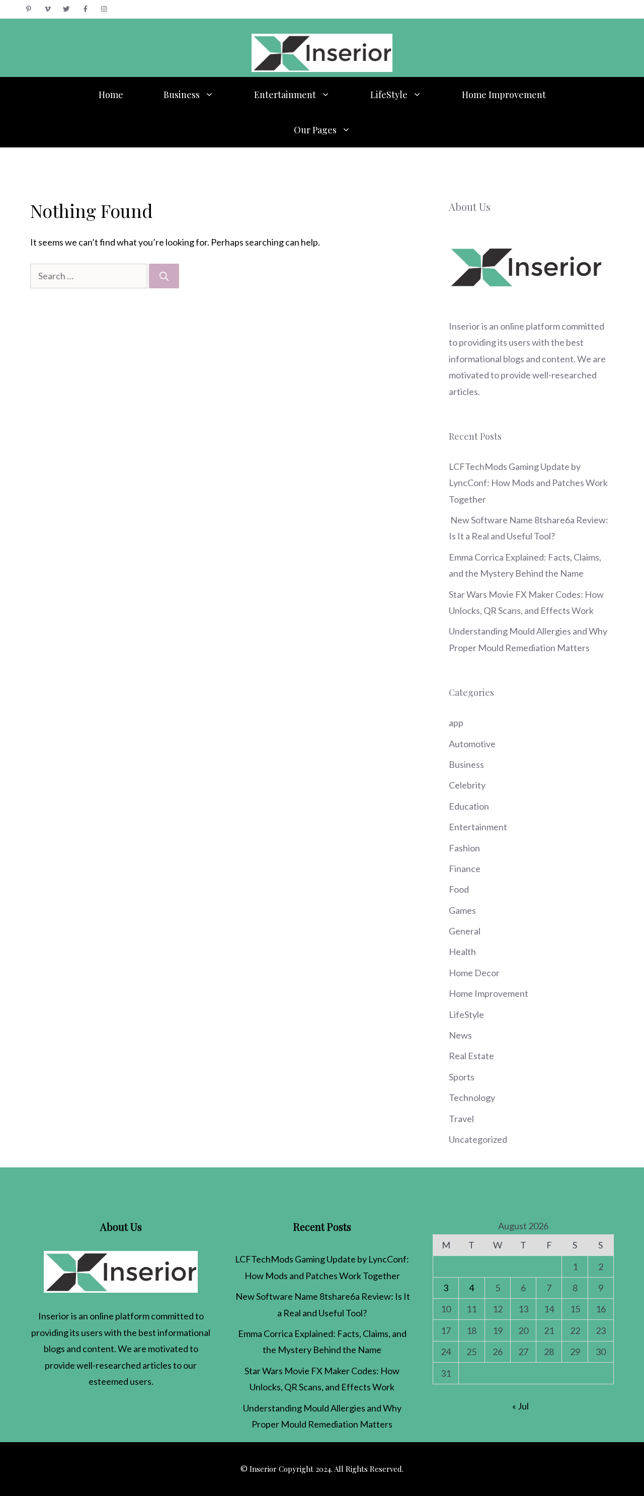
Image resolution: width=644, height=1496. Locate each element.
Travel (461, 1118)
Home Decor (474, 972)
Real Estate (471, 1055)
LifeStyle (389, 95)
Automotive (472, 743)
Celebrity (467, 785)
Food (459, 889)
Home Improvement (504, 95)
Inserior (464, 326)
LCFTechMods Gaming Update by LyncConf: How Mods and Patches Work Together (528, 483)
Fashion (464, 847)
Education (469, 806)
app (456, 722)
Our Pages (315, 130)
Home (111, 95)
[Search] (164, 276)
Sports (461, 1076)
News (460, 1035)
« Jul (520, 1405)
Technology (472, 1097)
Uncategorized (478, 1139)
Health (462, 951)
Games (462, 910)
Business (182, 95)
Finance (464, 868)
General (464, 930)
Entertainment (285, 95)
